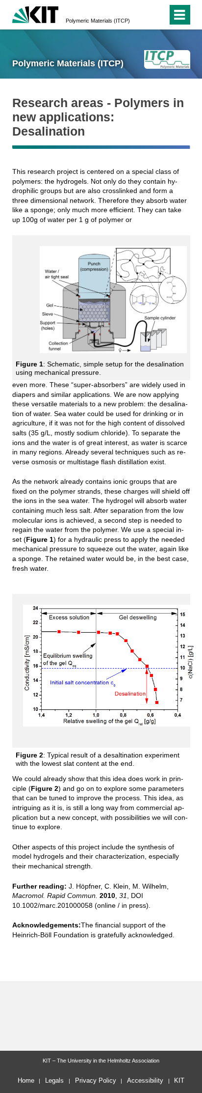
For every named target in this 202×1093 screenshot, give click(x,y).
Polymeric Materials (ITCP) (98, 21)
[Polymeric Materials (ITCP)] (167, 59)
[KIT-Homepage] (35, 13)
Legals (54, 1080)
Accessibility (145, 1080)
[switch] (142, 14)
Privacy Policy (95, 1080)
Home (26, 1080)
